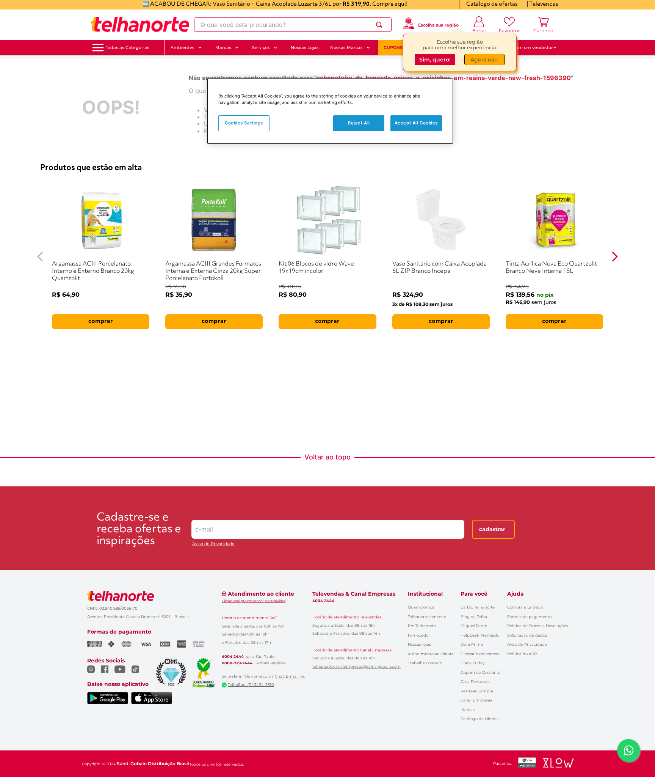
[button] (128, 47)
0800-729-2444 (237, 663)
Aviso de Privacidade (213, 543)
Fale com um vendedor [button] (528, 47)
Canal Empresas (476, 700)
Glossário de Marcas (480, 653)
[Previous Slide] (40, 257)
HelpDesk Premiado (480, 635)
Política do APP (522, 653)
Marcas (468, 709)
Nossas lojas (419, 644)
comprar (100, 321)
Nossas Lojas (305, 47)
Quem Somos (421, 607)
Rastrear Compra (477, 691)
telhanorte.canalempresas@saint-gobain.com (356, 666)
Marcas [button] (223, 47)
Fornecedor (419, 635)
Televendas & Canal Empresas (353, 594)
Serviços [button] (261, 47)
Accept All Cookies (416, 123)
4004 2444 (233, 656)
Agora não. (484, 59)
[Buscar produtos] (380, 24)
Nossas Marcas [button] (346, 47)
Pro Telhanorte (422, 625)
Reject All (359, 123)
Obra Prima (472, 644)
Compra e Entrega (525, 607)
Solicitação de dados (527, 635)
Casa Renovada (475, 681)
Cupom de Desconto (480, 672)
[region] (330, 111)
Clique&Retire (474, 625)
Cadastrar (492, 529)
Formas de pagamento (529, 616)
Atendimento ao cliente (431, 653)
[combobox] (293, 24)
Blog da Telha (474, 616)
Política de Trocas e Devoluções (537, 625)
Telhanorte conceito (427, 616)
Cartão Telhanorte (478, 607)
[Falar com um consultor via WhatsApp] (628, 750)
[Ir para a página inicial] (140, 25)
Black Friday (472, 663)
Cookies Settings (244, 123)
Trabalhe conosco (425, 663)
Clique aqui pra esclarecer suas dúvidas (253, 601)
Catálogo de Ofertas (479, 718)
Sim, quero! (435, 59)
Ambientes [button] (182, 47)
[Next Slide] (614, 257)
